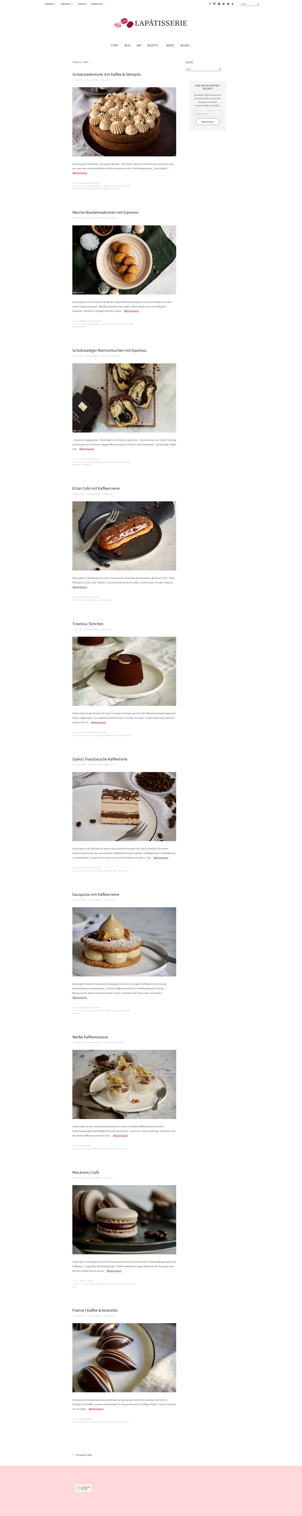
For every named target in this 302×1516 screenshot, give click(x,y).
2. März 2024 (77, 356)
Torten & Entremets (93, 183)
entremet (100, 870)
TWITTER (223, 4)
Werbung (96, 459)
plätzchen (125, 324)
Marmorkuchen (119, 462)
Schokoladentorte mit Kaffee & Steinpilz (106, 74)
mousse (115, 735)
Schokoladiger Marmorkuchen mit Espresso (109, 350)
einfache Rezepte (95, 324)
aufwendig (86, 870)
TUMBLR (232, 4)
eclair (100, 600)
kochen (112, 1148)
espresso (105, 462)
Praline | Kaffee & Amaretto (95, 1310)
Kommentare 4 (108, 494)
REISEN (184, 45)
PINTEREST (219, 4)
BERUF (170, 45)
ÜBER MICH (66, 4)
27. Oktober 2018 (78, 1316)
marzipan (117, 324)
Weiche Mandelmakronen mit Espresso (105, 212)
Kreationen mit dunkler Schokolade (97, 188)
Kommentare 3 (110, 764)
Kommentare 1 (106, 80)
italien (98, 735)
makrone (110, 324)
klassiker (121, 870)
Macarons (83, 1281)
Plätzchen (83, 321)
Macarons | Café (85, 1172)
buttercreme (93, 1010)
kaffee (81, 188)
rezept (113, 188)
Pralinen (83, 1419)
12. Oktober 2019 (78, 1042)
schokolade (86, 464)
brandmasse (93, 600)
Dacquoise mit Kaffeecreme (95, 894)
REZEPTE (152, 45)
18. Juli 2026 (77, 80)
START (114, 45)
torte (118, 188)
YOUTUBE (228, 4)
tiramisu (127, 735)
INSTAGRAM (214, 4)
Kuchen (82, 459)
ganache (92, 1284)
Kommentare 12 (106, 629)
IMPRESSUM (96, 4)
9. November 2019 (79, 764)
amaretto (85, 735)
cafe (83, 1148)
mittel (114, 1010)
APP (139, 45)
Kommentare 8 (109, 1316)
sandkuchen (76, 464)
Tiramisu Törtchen (87, 623)
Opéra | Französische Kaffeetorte (99, 759)
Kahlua (109, 735)
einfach (101, 1148)
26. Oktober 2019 (78, 900)
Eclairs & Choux (86, 597)
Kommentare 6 (111, 218)
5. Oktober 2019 (78, 1178)
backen (85, 186)
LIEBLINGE (49, 4)
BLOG (127, 45)
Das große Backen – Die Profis (100, 186)
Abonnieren (207, 121)
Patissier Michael (93, 80)
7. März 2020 (77, 629)
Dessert (82, 732)
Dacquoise (102, 1010)
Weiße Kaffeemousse (90, 1036)
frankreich (108, 870)
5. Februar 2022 (78, 494)
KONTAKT (82, 4)
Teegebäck (98, 321)
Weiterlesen (79, 172)
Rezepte (82, 183)
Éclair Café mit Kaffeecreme (96, 488)
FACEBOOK (209, 4)
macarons (131, 1284)
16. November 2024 (79, 218)
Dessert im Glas (92, 1148)
